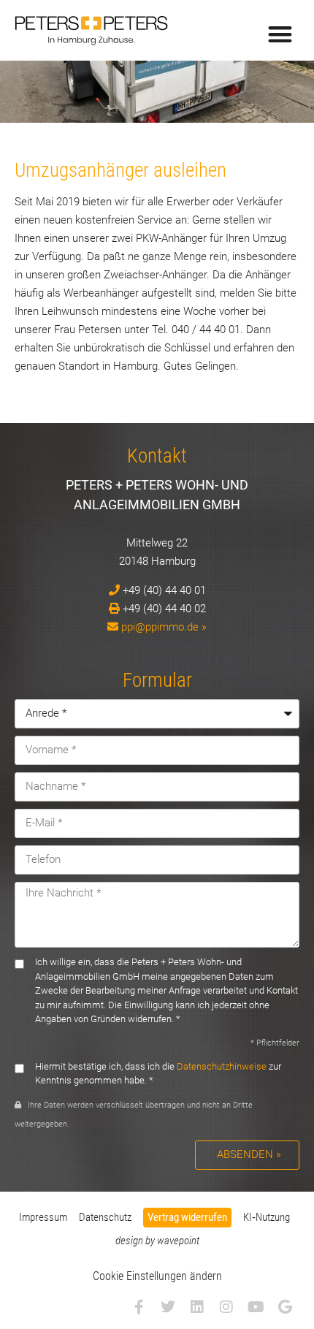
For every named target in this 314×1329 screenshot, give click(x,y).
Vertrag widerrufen (187, 1217)
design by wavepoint (157, 1240)
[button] (280, 34)
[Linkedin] (197, 1307)
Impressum (43, 1217)
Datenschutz (105, 1217)
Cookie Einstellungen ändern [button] (157, 1276)
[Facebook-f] (138, 1307)
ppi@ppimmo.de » (164, 626)
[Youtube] (255, 1307)
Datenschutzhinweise (222, 1066)
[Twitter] (168, 1307)
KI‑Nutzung (266, 1217)
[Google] (284, 1307)
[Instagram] (226, 1307)
